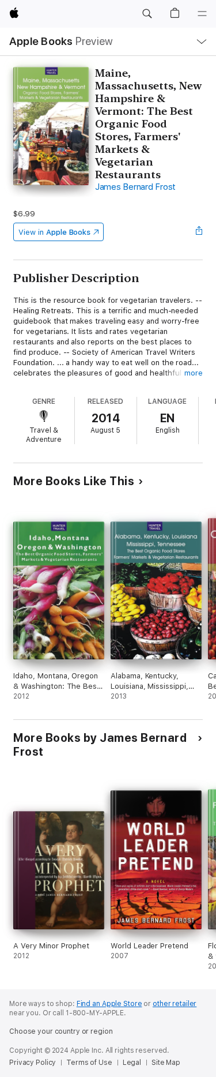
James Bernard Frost (135, 187)
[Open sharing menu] (199, 231)
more (193, 373)
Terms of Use (89, 1063)
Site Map (165, 1063)
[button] (147, 14)
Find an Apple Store (109, 1004)
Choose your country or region (61, 1031)
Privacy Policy (32, 1063)
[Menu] (202, 14)
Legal (132, 1063)
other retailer (174, 1004)
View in (54, 232)
